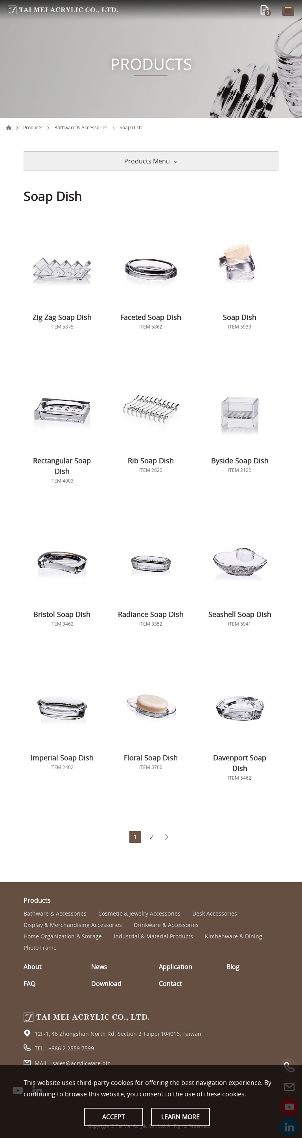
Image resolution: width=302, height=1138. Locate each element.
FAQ (29, 983)
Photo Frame (40, 948)
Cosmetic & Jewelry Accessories (139, 913)
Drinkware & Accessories (166, 925)
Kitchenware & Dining (233, 936)
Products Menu (147, 161)
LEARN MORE (180, 1116)
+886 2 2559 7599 (71, 1048)
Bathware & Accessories (81, 127)
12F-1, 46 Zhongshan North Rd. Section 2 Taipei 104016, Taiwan (118, 1033)
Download (106, 983)
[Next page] (167, 837)
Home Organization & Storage (63, 936)
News (99, 967)
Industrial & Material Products (153, 936)
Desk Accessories (214, 913)
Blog (232, 967)
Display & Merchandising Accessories (73, 925)
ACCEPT (113, 1116)
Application (175, 967)
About (33, 967)
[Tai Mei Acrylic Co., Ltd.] (63, 10)
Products (32, 127)
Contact (170, 983)
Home (8, 127)
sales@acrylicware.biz (81, 1063)
